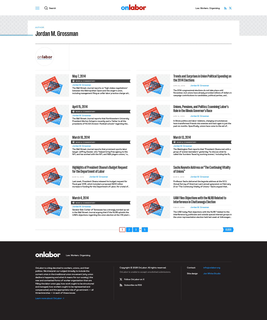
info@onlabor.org (211, 268)
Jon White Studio (211, 274)
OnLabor (133, 7)
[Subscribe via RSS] (225, 8)
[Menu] (37, 8)
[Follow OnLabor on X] (230, 8)
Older (228, 229)
